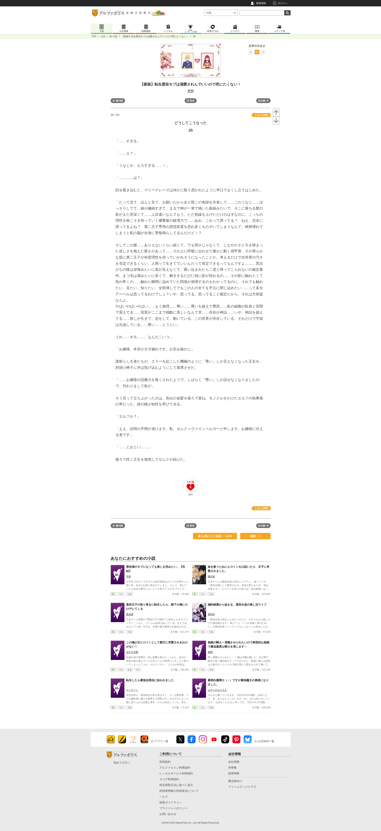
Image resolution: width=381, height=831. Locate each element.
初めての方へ (121, 762)
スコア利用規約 (169, 779)
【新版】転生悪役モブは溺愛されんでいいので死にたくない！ (155, 36)
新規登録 (261, 3)
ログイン (282, 3)
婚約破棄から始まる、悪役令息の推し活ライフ (237, 604)
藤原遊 (211, 576)
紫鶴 (210, 652)
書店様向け (235, 781)
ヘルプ (163, 796)
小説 (102, 36)
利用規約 (165, 761)
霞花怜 (211, 614)
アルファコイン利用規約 (174, 767)
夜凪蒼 (129, 614)
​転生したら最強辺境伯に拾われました (150, 680)
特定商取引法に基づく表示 (176, 785)
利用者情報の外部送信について (179, 790)
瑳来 (128, 576)
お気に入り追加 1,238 (217, 536)
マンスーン (132, 690)
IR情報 (232, 767)
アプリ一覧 (161, 741)
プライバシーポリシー (173, 808)
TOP (93, 36)
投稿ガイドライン (170, 802)
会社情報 (233, 761)
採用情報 (233, 773)
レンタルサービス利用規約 (176, 773)
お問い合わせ (167, 814)
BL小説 (113, 36)
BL (113, 594)
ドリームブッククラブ (242, 786)
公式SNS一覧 (266, 741)
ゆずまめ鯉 (132, 652)
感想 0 (255, 536)
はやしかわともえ (217, 690)
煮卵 (190, 91)
